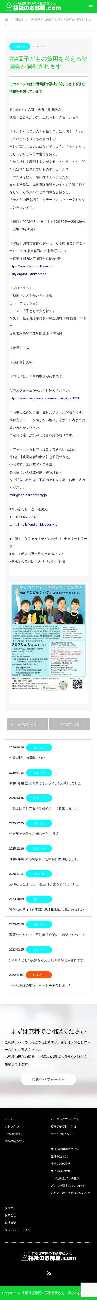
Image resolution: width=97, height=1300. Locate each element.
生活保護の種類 (61, 1171)
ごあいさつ (12, 1126)
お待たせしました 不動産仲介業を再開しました (44, 884)
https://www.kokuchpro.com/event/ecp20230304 (45, 398)
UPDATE (38, 975)
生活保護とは (59, 1156)
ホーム (9, 1119)
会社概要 (10, 1222)
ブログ (9, 1208)
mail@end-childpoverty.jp (28, 495)
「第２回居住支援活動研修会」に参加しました (43, 808)
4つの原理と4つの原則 (65, 1178)
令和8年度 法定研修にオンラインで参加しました (45, 783)
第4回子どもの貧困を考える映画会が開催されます (46, 960)
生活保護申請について (65, 1149)
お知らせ (19, 46)
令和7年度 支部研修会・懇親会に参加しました (43, 859)
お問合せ (10, 1215)
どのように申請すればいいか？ (70, 1193)
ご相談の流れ (13, 1134)
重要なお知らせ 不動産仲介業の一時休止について (47, 935)
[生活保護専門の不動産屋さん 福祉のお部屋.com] (33, 6)
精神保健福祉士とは (63, 1126)
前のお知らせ (27, 724)
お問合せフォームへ (48, 1079)
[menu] (90, 6)
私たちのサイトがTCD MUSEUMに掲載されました (46, 909)
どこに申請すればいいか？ (68, 1185)
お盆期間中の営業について (29, 758)
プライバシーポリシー (19, 1230)
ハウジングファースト (65, 1119)
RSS (48, 1272)
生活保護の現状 (61, 1163)
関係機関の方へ (14, 1141)
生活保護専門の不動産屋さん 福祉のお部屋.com (58, 1293)
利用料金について (62, 1134)
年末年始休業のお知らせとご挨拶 (34, 834)
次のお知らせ (70, 724)
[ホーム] (6, 18)
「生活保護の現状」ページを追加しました (40, 985)
